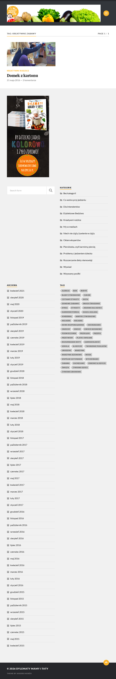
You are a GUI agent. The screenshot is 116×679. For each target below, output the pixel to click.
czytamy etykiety (70, 299)
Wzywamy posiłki (71, 273)
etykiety (75, 308)
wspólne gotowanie (72, 359)
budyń (84, 291)
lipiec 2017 (15, 464)
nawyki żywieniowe (85, 316)
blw (75, 291)
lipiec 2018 (15, 397)
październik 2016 (18, 525)
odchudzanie (94, 325)
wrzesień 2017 (17, 451)
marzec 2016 (16, 571)
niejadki (78, 320)
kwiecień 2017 (17, 484)
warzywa (79, 350)
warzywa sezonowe (72, 355)
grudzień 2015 (17, 592)
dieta (85, 299)
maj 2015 (14, 638)
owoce (77, 329)
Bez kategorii (69, 193)
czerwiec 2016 (17, 551)
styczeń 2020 (16, 310)
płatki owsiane (84, 338)
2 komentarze (29, 80)
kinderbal (67, 316)
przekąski (85, 333)
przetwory (67, 338)
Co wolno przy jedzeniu (74, 200)
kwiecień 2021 (17, 290)
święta (65, 367)
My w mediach (70, 226)
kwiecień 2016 (17, 565)
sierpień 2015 (17, 618)
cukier (87, 295)
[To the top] (106, 662)
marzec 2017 (16, 491)
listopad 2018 (17, 377)
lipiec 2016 (15, 545)
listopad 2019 (17, 317)
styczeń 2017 (16, 504)
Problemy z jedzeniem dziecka (77, 253)
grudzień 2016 (17, 511)
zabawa (66, 363)
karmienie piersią (70, 312)
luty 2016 (15, 578)
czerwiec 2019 (17, 337)
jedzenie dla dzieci (92, 308)
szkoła (65, 346)
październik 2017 (18, 444)
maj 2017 (14, 478)
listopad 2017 (17, 438)
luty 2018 (15, 424)
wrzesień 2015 (17, 612)
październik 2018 (18, 384)
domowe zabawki (70, 303)
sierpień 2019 (17, 331)
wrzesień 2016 (17, 531)
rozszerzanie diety (71, 342)
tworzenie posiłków (96, 346)
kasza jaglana (90, 312)
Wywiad (67, 266)
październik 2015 (18, 605)
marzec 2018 (16, 418)
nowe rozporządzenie (73, 325)
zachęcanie (79, 363)
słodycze (77, 346)
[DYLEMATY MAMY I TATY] (54, 13)
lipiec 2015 (15, 625)
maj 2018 (14, 404)
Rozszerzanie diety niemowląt (77, 260)
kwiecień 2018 (17, 411)
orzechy (66, 329)
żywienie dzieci (80, 367)
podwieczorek (69, 333)
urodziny (66, 350)
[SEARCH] (50, 190)
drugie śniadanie (91, 303)
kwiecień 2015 (17, 645)
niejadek (66, 320)
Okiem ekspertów (72, 240)
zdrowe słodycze (97, 363)
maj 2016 (14, 558)
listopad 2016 (17, 518)
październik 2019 (18, 324)
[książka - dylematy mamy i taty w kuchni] (28, 176)
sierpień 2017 (17, 458)
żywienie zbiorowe (71, 372)
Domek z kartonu (22, 75)
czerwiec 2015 (17, 632)
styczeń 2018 (16, 431)
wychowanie (92, 359)
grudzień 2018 (17, 371)
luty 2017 (15, 498)
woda (88, 355)
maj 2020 (14, 304)
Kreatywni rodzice (18, 71)
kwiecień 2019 (17, 344)
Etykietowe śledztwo (73, 213)
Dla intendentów (71, 206)
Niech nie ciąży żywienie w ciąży (79, 233)
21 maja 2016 (13, 80)
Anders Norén (24, 673)
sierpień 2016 (17, 538)
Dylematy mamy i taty (32, 668)
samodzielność (92, 342)
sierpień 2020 (17, 297)
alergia (66, 291)
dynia (65, 308)
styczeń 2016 (16, 585)
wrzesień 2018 (17, 391)
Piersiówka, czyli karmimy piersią (79, 246)
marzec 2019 (16, 351)
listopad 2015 (17, 598)
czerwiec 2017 (17, 471)
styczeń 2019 (16, 364)
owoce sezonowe (93, 329)
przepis (97, 333)
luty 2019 (15, 357)
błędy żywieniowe (71, 295)
